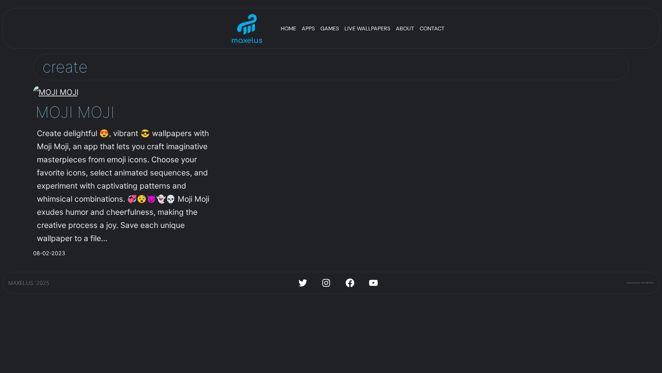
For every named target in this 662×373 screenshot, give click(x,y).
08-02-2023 (49, 253)
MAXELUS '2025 (28, 282)
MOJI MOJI (75, 112)
